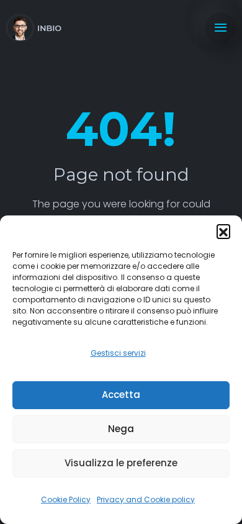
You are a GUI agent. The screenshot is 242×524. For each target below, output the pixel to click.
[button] (223, 231)
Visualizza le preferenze (121, 462)
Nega (121, 428)
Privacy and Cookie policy (146, 499)
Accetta (121, 394)
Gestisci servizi (118, 353)
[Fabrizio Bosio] (33, 28)
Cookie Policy (66, 499)
